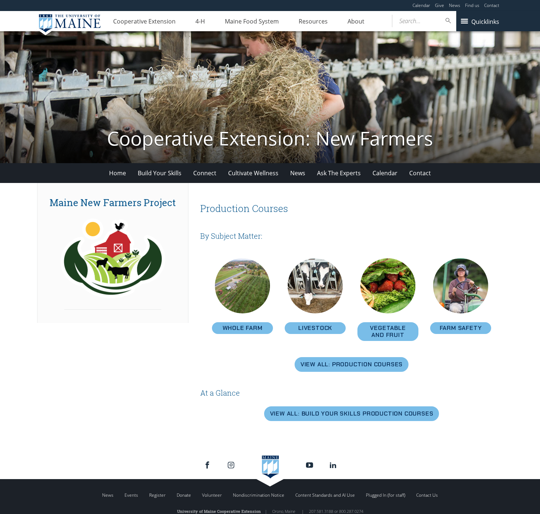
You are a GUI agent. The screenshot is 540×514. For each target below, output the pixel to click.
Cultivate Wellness (253, 173)
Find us (472, 5)
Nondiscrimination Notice (258, 495)
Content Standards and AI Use (325, 495)
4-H (200, 21)
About (356, 21)
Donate (184, 495)
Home (117, 173)
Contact (491, 5)
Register (157, 495)
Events (131, 495)
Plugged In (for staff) (385, 495)
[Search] (448, 21)
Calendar (421, 5)
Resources (313, 21)
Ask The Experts (339, 173)
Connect (204, 173)
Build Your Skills (159, 173)
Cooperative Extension (144, 21)
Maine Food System (252, 21)
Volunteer (212, 495)
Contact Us (427, 495)
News (454, 5)
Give (439, 5)
